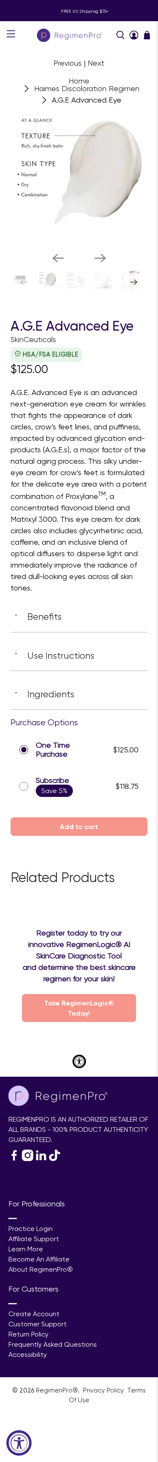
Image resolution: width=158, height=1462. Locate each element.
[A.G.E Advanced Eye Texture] (79, 176)
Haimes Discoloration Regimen (86, 88)
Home (79, 81)
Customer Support (37, 1324)
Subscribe (52, 780)
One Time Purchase (53, 750)
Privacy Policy (104, 1390)
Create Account (33, 1314)
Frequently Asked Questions (52, 1344)
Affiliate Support (33, 1239)
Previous (68, 62)
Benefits (38, 616)
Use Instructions (54, 655)
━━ (12, 1218)
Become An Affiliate (39, 1259)
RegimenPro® (57, 1390)
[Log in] (134, 35)
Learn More (25, 1249)
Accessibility (27, 1355)
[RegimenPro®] (70, 35)
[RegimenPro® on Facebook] (14, 1159)
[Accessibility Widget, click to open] (19, 1443)
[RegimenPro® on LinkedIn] (41, 1159)
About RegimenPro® (40, 1269)
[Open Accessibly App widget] (79, 1061)
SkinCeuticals (33, 339)
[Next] (100, 258)
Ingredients (44, 693)
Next (96, 62)
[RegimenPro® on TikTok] (54, 1159)
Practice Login (30, 1229)
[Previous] (58, 258)
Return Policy (28, 1334)
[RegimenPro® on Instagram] (27, 1159)
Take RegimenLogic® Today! (79, 1008)
